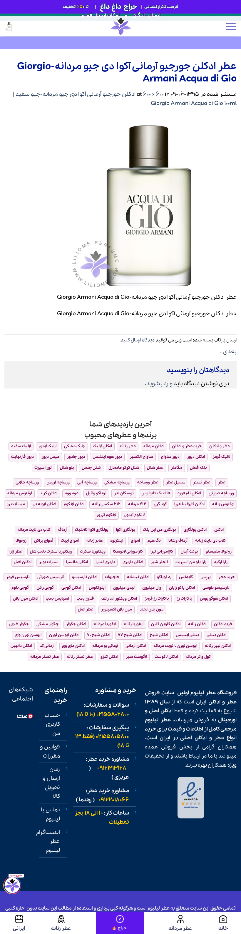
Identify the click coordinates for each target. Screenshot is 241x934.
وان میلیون (151, 588)
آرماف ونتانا (178, 540)
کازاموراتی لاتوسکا (128, 551)
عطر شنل (155, 468)
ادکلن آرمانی (135, 646)
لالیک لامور (47, 446)
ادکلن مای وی (73, 646)
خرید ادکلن (223, 624)
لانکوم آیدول (134, 515)
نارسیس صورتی (50, 577)
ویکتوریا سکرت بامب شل (51, 551)
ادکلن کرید (48, 493)
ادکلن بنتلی (216, 635)
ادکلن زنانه (197, 624)
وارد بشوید (159, 384)
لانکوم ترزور (106, 515)
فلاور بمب (85, 598)
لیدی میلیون (124, 588)
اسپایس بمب (57, 598)
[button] (231, 26)
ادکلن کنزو (109, 657)
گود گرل (160, 504)
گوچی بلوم (20, 588)
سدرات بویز (48, 562)
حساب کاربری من (52, 724)
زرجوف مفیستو (219, 551)
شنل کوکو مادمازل (123, 468)
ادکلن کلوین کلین (165, 624)
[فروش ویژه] (120, 923)
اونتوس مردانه (19, 493)
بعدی (226, 352)
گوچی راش (45, 588)
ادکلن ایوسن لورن (64, 635)
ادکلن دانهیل (21, 646)
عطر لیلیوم (202, 693)
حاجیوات (112, 577)
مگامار (176, 468)
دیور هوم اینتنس (107, 457)
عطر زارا (15, 551)
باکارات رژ (184, 598)
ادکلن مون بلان (25, 598)
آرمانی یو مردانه (105, 646)
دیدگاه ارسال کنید (138, 340)
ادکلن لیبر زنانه (218, 646)
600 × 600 (153, 94)
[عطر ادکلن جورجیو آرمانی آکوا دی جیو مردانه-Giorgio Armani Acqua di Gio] (148, 204)
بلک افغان (198, 468)
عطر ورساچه (147, 482)
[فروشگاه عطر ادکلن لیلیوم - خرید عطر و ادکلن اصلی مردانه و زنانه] (120, 26)
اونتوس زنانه (223, 504)
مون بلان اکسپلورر (116, 609)
